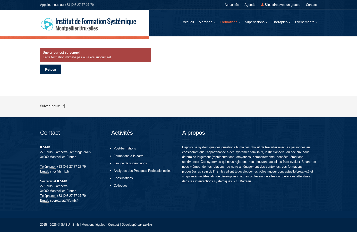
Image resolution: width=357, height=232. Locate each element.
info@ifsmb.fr (59, 171)
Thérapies (280, 22)
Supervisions (254, 22)
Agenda (250, 5)
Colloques (121, 185)
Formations (228, 22)
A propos (205, 22)
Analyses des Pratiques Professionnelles (142, 171)
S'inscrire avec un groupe (282, 5)
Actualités (232, 5)
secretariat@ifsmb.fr (64, 200)
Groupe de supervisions (130, 163)
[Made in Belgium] (148, 224)
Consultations (123, 178)
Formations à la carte (129, 156)
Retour (50, 69)
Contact (311, 5)
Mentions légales (93, 224)
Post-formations (125, 148)
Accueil (188, 22)
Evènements (304, 22)
